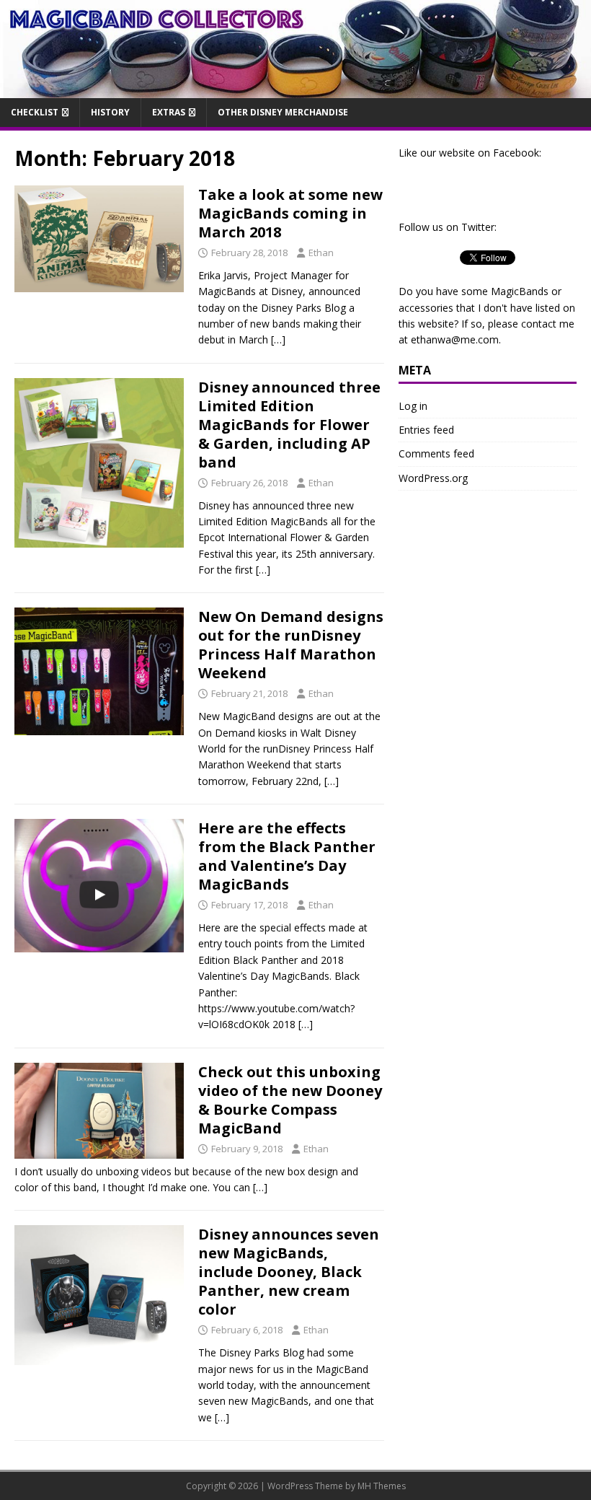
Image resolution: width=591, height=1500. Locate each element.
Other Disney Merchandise (283, 112)
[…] (278, 339)
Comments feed (436, 453)
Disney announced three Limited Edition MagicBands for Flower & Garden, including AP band (289, 424)
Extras (168, 112)
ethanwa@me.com (455, 339)
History (110, 112)
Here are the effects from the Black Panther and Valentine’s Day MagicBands (287, 856)
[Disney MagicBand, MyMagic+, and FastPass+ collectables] (295, 90)
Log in (413, 406)
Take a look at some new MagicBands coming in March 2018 (290, 213)
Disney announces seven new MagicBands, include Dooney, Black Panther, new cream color (288, 1271)
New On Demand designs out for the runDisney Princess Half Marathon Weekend (290, 645)
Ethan (321, 252)
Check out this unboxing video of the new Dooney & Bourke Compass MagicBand (290, 1100)
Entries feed (426, 430)
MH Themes (381, 1486)
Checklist (34, 112)
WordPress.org (433, 478)
